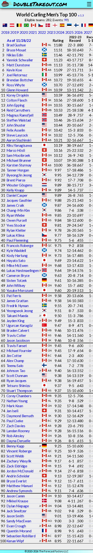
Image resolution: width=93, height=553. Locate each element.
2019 (14, 32)
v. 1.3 (81, 15)
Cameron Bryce (18, 275)
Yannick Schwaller (19, 60)
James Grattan (17, 301)
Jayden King (15, 320)
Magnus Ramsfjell (19, 115)
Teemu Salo (14, 365)
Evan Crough (16, 526)
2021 (33, 32)
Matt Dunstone (18, 65)
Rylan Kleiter (16, 230)
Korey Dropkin (17, 95)
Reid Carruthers (18, 110)
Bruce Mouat (16, 50)
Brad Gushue (16, 45)
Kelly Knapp (15, 190)
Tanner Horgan (17, 170)
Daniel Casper (17, 195)
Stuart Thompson (19, 390)
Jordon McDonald (19, 471)
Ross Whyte (15, 85)
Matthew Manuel (19, 486)
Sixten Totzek (16, 280)
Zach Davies (15, 426)
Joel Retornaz (16, 75)
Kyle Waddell (16, 250)
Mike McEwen (17, 265)
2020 (24, 32)
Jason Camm (15, 496)
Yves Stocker (16, 225)
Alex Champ (15, 360)
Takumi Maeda (17, 315)
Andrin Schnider (18, 476)
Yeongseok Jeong (19, 310)
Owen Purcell (16, 220)
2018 (5, 32)
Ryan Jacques (16, 380)
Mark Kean (14, 406)
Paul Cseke (14, 421)
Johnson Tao (15, 370)
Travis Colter (16, 335)
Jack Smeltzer (16, 511)
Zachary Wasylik (18, 461)
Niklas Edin (14, 55)
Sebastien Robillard (20, 536)
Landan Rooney (18, 431)
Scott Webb (15, 456)
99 (66, 20)
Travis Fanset (16, 345)
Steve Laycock (17, 135)
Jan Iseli (12, 411)
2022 (42, 32)
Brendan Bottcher (19, 80)
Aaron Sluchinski (18, 140)
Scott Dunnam (17, 375)
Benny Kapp (15, 446)
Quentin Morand (18, 531)
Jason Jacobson (18, 340)
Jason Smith (15, 516)
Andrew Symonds (19, 491)
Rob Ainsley (15, 436)
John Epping (15, 105)
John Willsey (15, 285)
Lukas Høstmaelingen (22, 270)
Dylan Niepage (17, 506)
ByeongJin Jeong (19, 175)
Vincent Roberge (19, 451)
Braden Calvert (17, 330)
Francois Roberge (19, 245)
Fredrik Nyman (17, 305)
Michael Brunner (18, 160)
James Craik (15, 205)
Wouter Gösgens (19, 185)
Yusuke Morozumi (19, 290)
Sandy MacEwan (18, 521)
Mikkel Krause (17, 501)
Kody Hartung (17, 255)
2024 (60, 32)
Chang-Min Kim (18, 210)
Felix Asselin (15, 130)
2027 (88, 32)
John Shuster (16, 125)
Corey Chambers (18, 396)
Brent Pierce (15, 180)
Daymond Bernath (20, 416)
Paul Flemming (17, 240)
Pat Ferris (13, 296)
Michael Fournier (19, 350)
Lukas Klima (15, 235)
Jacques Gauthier (19, 200)
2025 (69, 32)
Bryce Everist (16, 481)
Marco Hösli (15, 150)
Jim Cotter (14, 355)
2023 (51, 32)
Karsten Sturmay (18, 165)
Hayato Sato (16, 260)
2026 (78, 32)
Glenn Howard (17, 90)
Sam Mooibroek (18, 155)
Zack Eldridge (16, 466)
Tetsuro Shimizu (18, 385)
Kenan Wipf (15, 541)
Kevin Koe (14, 70)
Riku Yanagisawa (19, 145)
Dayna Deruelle (18, 441)
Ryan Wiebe (15, 215)
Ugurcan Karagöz (19, 325)
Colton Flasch (16, 100)
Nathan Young (17, 401)
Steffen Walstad (18, 120)
